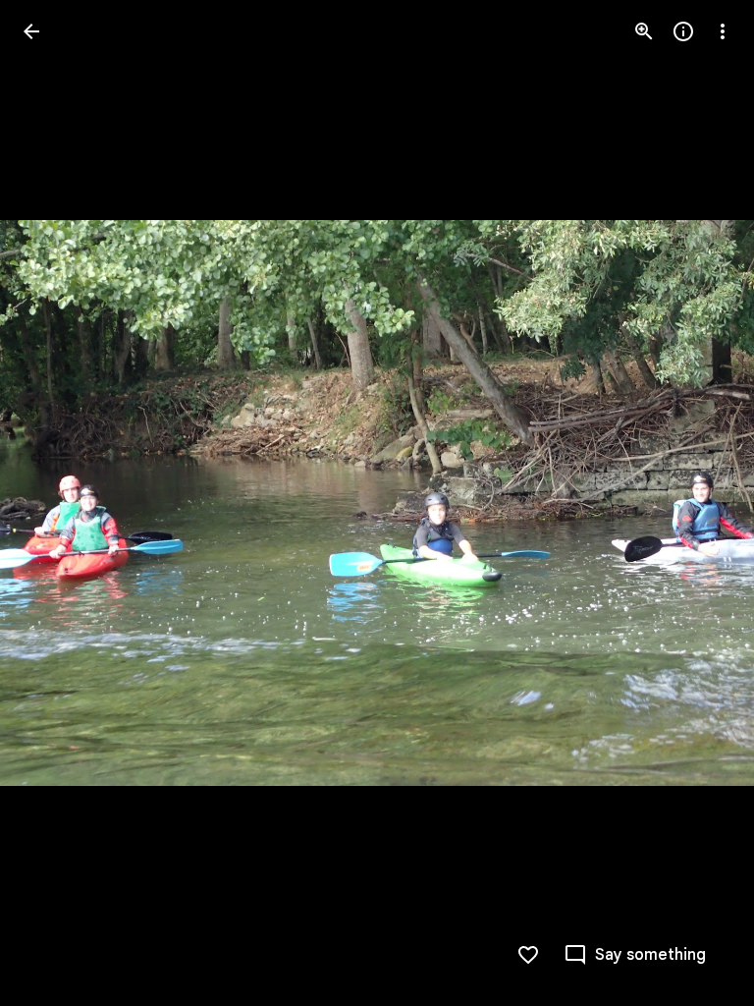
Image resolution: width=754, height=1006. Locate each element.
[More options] (722, 31)
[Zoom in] (644, 31)
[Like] (528, 955)
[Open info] (683, 31)
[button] (54, 503)
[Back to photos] (31, 31)
